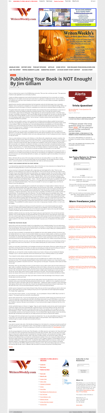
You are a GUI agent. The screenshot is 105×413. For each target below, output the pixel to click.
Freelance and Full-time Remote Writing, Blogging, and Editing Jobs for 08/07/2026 (82, 236)
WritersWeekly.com (17, 411)
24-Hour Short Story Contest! (68, 70)
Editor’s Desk (26, 67)
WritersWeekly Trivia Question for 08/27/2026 (80, 110)
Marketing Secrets (48, 70)
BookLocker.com (87, 390)
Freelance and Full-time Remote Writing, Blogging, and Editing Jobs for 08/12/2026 (82, 226)
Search (93, 1)
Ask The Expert (15, 70)
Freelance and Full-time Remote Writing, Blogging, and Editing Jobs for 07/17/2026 (82, 267)
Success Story (87, 70)
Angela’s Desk (14, 67)
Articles (51, 67)
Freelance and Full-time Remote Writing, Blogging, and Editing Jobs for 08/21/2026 (82, 216)
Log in (70, 411)
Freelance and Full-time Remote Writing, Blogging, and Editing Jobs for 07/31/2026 (82, 247)
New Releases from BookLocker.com (81, 67)
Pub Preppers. (84, 391)
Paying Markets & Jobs (30, 70)
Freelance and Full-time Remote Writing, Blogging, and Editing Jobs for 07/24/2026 (82, 257)
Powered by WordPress (77, 411)
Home (10, 1)
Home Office (60, 67)
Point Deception (57, 327)
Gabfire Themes (92, 411)
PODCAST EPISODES (39, 67)
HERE (75, 127)
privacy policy (79, 405)
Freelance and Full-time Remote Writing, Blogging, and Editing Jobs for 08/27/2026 (82, 206)
